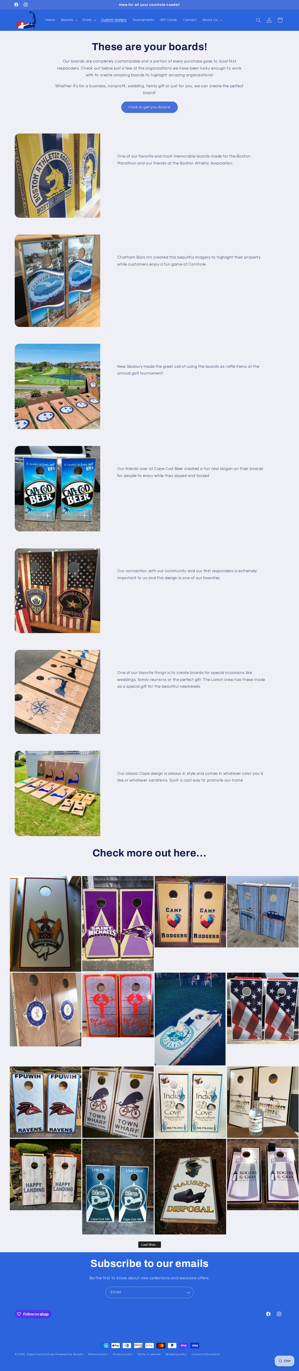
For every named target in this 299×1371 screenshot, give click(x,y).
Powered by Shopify (69, 1354)
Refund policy (98, 1354)
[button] (69, 20)
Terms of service (149, 1354)
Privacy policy (122, 1354)
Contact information (206, 1354)
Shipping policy (176, 1354)
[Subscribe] (188, 1292)
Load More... (149, 1244)
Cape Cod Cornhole (40, 1354)
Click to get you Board (149, 107)
